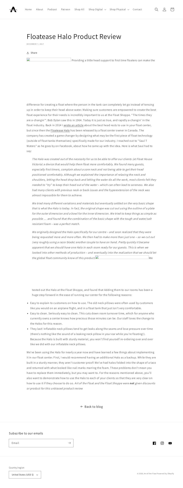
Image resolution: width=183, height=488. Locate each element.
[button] (97, 9)
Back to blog (94, 406)
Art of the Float (150, 473)
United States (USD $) (23, 474)
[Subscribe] (69, 443)
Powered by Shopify (165, 473)
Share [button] (34, 52)
